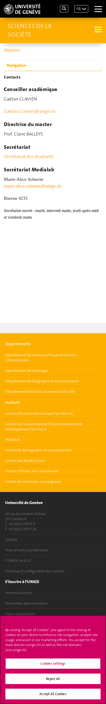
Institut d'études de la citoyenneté (31, 471)
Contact (11, 539)
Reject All (53, 679)
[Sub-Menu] (97, 30)
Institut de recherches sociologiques (33, 481)
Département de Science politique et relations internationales (41, 357)
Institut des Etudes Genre (25, 460)
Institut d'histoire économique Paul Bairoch (39, 413)
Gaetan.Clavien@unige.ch (30, 111)
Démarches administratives (26, 603)
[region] (53, 659)
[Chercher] (64, 9)
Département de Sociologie (26, 370)
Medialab (12, 439)
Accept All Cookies (52, 694)
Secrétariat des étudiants (29, 156)
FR (78, 9)
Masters (12, 50)
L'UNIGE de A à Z (18, 560)
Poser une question (20, 613)
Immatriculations (18, 592)
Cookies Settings (52, 663)
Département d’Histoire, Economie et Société (40, 391)
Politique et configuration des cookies (34, 571)
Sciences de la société (30, 30)
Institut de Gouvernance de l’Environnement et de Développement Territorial (44, 426)
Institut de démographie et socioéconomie (38, 450)
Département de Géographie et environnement (41, 381)
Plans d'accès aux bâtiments (27, 550)
